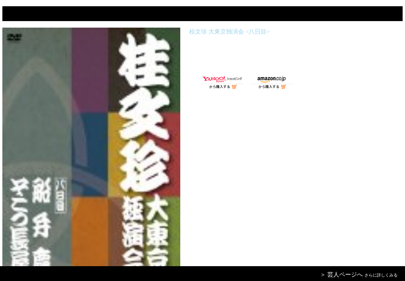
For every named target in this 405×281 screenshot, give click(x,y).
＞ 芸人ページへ (341, 274)
